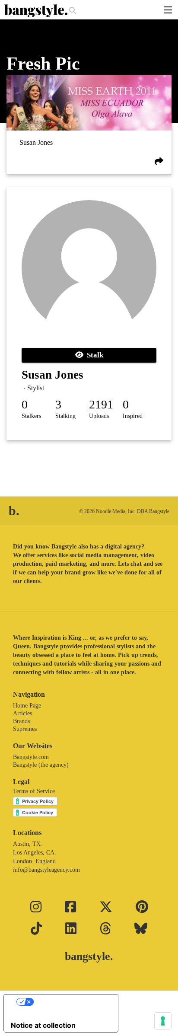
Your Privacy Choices (69, 1002)
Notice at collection (43, 1025)
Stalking (65, 416)
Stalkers (31, 416)
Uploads (99, 416)
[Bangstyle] (36, 10)
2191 (101, 404)
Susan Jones (36, 142)
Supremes (25, 729)
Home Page (27, 705)
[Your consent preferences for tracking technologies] (163, 1021)
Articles (22, 713)
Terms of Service (34, 791)
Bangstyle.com (31, 757)
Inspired (133, 416)
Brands (21, 721)
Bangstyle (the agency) (41, 765)
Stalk (93, 355)
